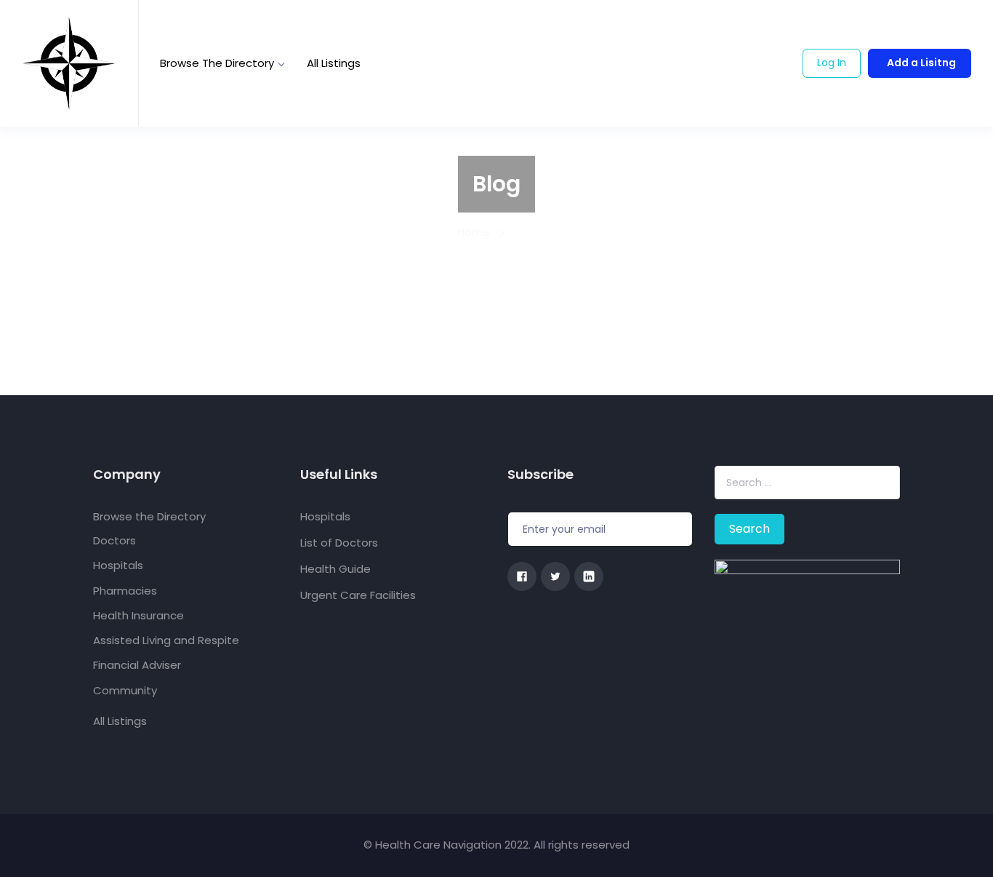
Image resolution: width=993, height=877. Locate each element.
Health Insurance (138, 615)
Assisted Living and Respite (166, 640)
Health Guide (335, 568)
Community (125, 690)
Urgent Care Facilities (358, 595)
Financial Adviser (137, 664)
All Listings (334, 63)
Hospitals (118, 565)
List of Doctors (339, 542)
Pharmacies (125, 590)
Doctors (114, 540)
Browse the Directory (217, 63)
